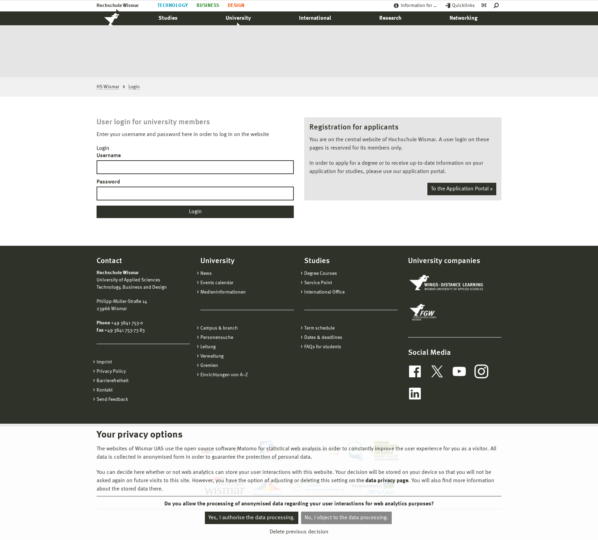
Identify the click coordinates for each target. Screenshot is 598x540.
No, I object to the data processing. (346, 518)
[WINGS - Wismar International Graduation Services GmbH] (447, 283)
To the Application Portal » (462, 189)
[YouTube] (459, 371)
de (484, 5)
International (315, 18)
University (238, 18)
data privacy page (386, 481)
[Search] (497, 5)
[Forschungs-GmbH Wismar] (439, 312)
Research (390, 18)
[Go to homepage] (119, 18)
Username (109, 156)
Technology (172, 5)
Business (208, 5)
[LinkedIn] (415, 393)
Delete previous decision (299, 532)
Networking (464, 18)
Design (236, 5)
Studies (168, 18)
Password (108, 182)
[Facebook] (415, 371)
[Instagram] (481, 371)
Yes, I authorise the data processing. (251, 518)
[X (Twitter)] (437, 371)
